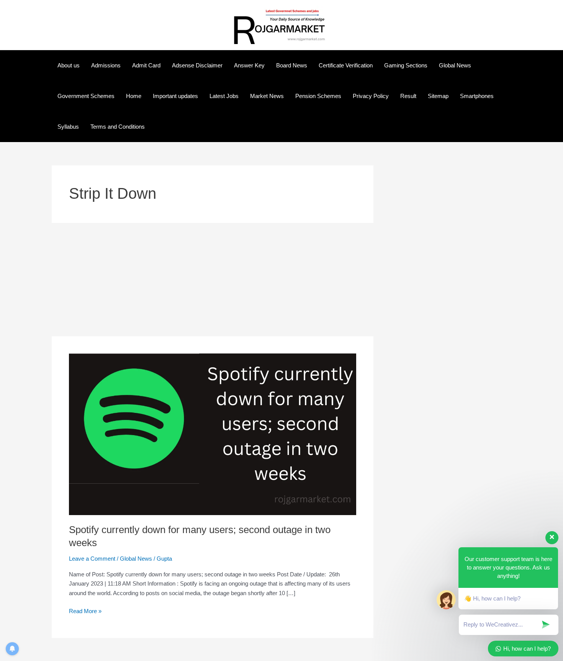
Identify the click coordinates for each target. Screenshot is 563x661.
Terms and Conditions (117, 126)
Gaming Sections (405, 65)
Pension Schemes (318, 96)
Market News (267, 96)
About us (68, 65)
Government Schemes (86, 96)
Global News (455, 65)
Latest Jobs (224, 96)
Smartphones (477, 96)
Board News (291, 65)
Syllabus (68, 126)
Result (408, 96)
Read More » (85, 610)
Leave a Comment (92, 558)
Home (133, 96)
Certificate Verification (346, 65)
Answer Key (249, 65)
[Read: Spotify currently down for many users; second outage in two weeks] (212, 433)
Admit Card (146, 65)
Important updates (175, 96)
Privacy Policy (371, 96)
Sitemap (438, 96)
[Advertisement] (212, 279)
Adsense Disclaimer (197, 65)
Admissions (106, 65)
